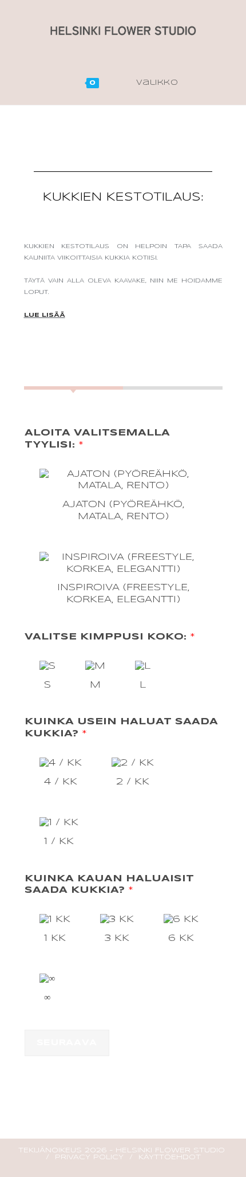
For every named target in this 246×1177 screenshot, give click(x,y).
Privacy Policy (89, 1157)
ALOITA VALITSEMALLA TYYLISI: (97, 439)
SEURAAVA (67, 1043)
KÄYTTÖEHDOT (169, 1157)
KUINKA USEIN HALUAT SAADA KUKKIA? (121, 727)
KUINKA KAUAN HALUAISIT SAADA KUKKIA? (109, 884)
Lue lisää (44, 315)
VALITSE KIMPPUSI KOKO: (110, 637)
